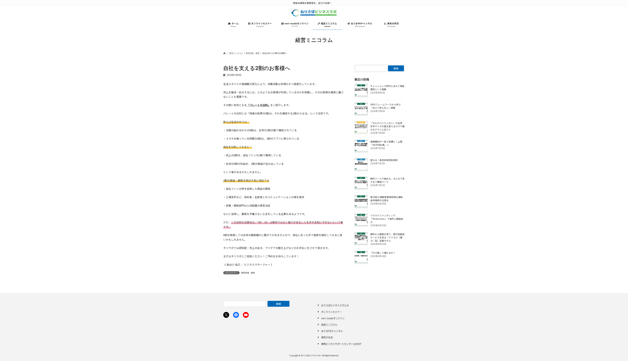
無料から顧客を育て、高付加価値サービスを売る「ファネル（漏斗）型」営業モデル (387, 237)
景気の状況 (327, 337)
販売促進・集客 (248, 272)
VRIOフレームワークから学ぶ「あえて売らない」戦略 (385, 106)
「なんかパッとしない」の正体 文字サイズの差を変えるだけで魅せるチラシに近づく (387, 126)
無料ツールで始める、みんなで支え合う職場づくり (387, 180)
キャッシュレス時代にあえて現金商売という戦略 (387, 87)
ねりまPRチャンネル (332, 331)
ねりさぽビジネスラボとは (335, 305)
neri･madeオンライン (333, 318)
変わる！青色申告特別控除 (384, 160)
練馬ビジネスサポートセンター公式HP (341, 343)
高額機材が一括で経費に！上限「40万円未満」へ (386, 143)
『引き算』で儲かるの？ (382, 252)
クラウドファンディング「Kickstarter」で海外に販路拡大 (386, 219)
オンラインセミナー (331, 311)
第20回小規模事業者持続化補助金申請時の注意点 (386, 198)
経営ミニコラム (329, 324)
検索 (396, 68)
